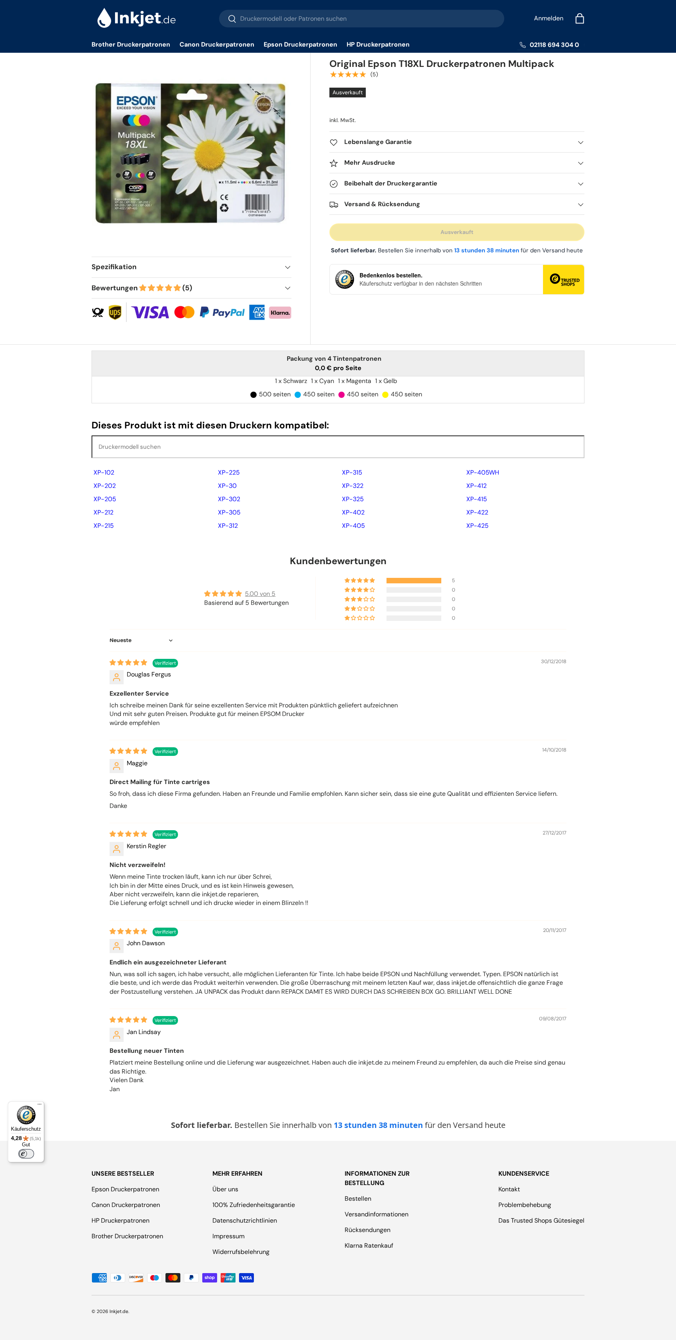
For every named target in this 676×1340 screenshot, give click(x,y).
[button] (579, 18)
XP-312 (228, 526)
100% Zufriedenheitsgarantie (253, 1205)
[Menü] (39, 1106)
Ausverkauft (456, 232)
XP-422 (477, 512)
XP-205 (104, 499)
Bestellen (358, 1198)
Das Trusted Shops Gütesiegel (541, 1220)
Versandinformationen (376, 1214)
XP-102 (103, 472)
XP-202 (104, 486)
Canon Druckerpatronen (217, 44)
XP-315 (352, 472)
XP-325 (353, 499)
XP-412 (476, 486)
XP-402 (353, 512)
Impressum (228, 1236)
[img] (129, 662)
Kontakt (509, 1189)
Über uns (225, 1189)
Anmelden (548, 18)
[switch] (26, 1153)
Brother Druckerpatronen (131, 44)
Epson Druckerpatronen (300, 44)
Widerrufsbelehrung (241, 1252)
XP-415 (476, 499)
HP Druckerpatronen (378, 44)
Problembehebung (524, 1205)
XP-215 (103, 526)
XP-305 (229, 512)
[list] (194, 155)
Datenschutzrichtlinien (244, 1220)
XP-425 (477, 526)
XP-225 (229, 472)
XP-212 (103, 512)
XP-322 (352, 486)
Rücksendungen (367, 1230)
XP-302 (229, 499)
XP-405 (353, 526)
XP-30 (227, 486)
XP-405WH (482, 472)
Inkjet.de (119, 1311)
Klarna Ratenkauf (369, 1245)
